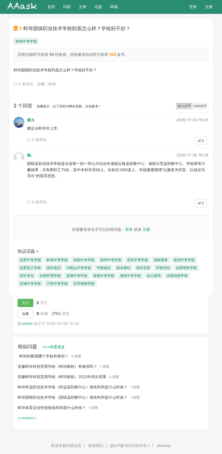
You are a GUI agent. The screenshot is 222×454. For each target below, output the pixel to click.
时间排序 (200, 106)
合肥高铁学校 (186, 268)
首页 (53, 6)
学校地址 (104, 268)
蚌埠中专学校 (26, 41)
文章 (82, 6)
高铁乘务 (161, 260)
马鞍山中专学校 (78, 268)
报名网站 (123, 268)
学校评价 (163, 268)
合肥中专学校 (30, 260)
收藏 (25, 314)
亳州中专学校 (184, 260)
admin (27, 323)
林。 (31, 155)
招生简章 (143, 268)
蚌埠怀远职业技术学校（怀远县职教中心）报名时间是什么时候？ (73, 387)
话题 (98, 6)
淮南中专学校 (103, 275)
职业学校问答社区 (66, 445)
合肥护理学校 (50, 275)
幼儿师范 (154, 275)
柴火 (31, 119)
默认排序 (184, 106)
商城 (114, 6)
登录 (193, 6)
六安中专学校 (57, 283)
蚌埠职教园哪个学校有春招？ (43, 356)
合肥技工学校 (30, 268)
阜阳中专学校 (83, 260)
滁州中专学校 (130, 275)
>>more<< (27, 417)
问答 (67, 6)
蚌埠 (52, 84)
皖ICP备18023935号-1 (130, 445)
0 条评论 (25, 84)
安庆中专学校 (137, 260)
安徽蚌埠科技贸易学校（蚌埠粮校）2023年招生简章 (62, 376)
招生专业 (27, 275)
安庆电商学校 (83, 283)
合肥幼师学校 (177, 275)
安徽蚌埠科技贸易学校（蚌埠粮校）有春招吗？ (57, 366)
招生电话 (54, 268)
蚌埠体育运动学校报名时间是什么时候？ (52, 407)
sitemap (164, 445)
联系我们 (95, 445)
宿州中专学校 (110, 260)
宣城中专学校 (30, 283)
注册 (209, 6)
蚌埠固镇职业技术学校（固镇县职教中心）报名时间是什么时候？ (73, 397)
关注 (25, 303)
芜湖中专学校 (76, 275)
